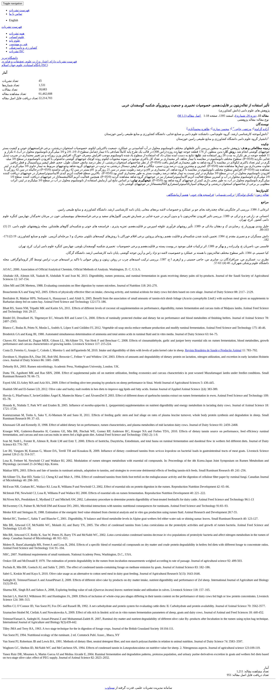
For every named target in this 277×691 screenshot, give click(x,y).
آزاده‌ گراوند (261, 129)
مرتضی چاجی (242, 129)
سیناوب (110, 687)
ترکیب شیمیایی (225, 194)
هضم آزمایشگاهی (177, 194)
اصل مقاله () (189, 115)
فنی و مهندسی (18, 44)
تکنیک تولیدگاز (244, 194)
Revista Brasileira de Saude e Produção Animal (213, 350)
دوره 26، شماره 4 (245, 115)
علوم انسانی (16, 37)
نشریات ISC (16, 51)
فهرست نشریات (19, 10)
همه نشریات (16, 33)
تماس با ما (15, 13)
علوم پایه (14, 40)
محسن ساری (221, 129)
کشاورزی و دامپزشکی (23, 47)
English (13, 20)
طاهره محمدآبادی (199, 129)
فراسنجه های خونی (202, 194)
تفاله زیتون (262, 194)
